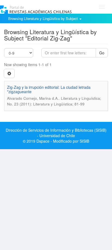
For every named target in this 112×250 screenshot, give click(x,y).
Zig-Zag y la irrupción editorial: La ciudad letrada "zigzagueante (49, 89)
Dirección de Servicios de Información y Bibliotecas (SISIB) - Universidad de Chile (56, 132)
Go (101, 52)
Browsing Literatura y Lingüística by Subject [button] (43, 18)
